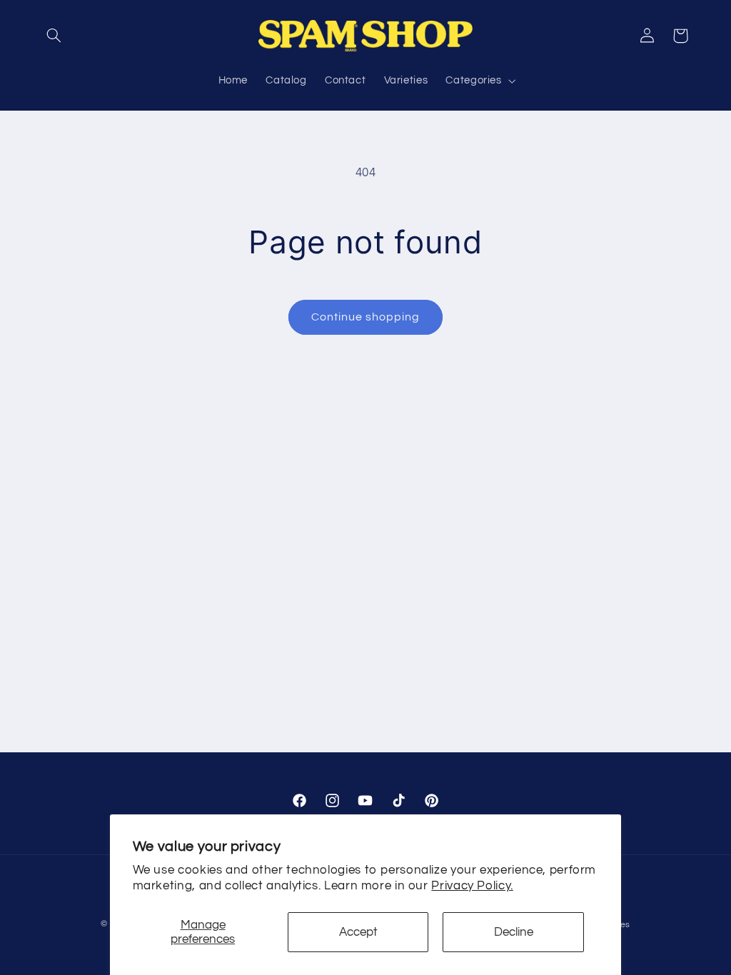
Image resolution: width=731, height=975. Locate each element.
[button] (54, 35)
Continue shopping (365, 317)
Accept (358, 932)
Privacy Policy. (472, 885)
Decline (513, 932)
